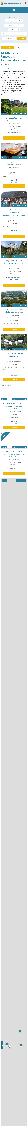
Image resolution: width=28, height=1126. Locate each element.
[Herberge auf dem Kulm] (14, 128)
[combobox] (14, 20)
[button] (14, 10)
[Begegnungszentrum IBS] (14, 462)
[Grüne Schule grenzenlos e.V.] (14, 366)
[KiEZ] (14, 320)
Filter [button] (23, 38)
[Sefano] (14, 174)
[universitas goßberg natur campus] (14, 223)
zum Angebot (14, 138)
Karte (21, 47)
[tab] (10, 157)
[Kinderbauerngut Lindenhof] (14, 415)
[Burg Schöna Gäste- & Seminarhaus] (14, 273)
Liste (8, 47)
